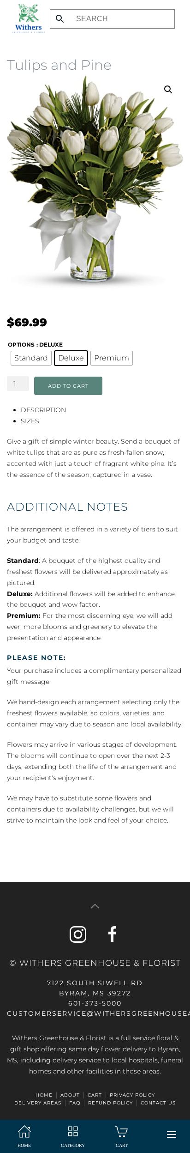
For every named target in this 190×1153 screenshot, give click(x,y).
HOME (44, 1095)
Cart (95, 1095)
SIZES (30, 421)
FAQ (74, 1103)
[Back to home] (26, 18)
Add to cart (68, 386)
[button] (171, 1134)
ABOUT (70, 1095)
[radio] (31, 358)
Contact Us (158, 1103)
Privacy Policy (132, 1095)
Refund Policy (110, 1103)
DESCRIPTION (43, 410)
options (21, 344)
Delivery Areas (37, 1103)
